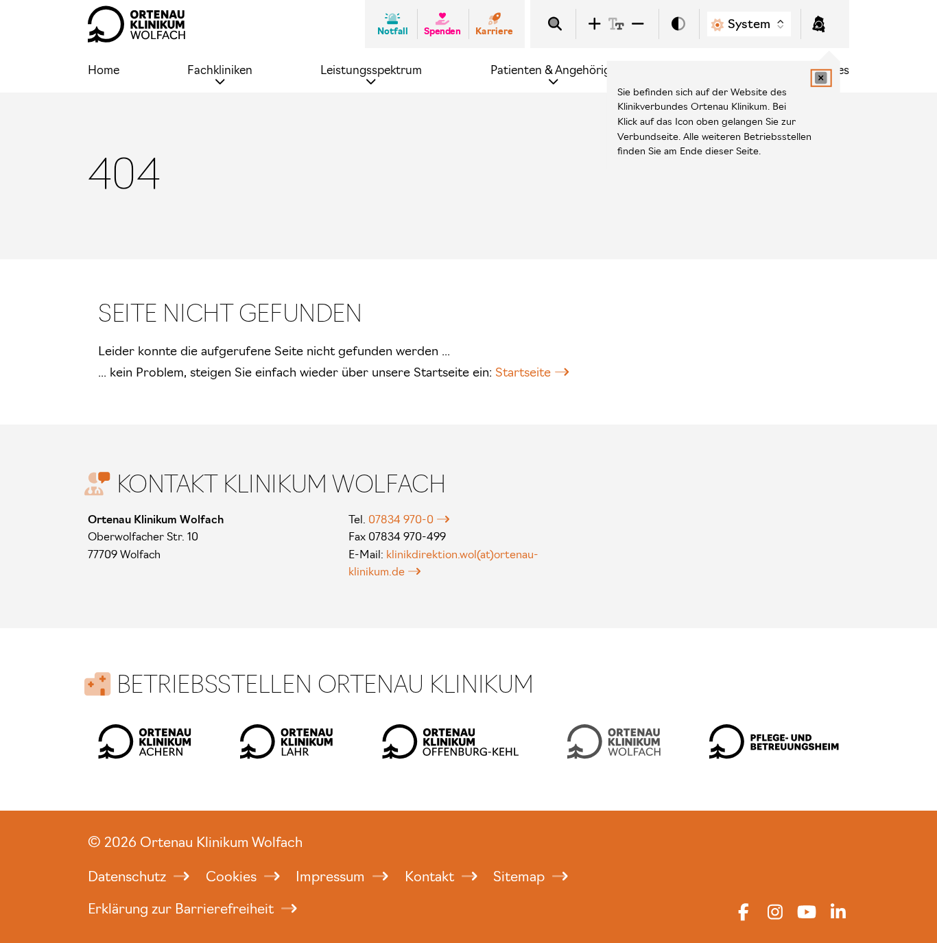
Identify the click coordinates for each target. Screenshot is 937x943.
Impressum (332, 876)
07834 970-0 (401, 519)
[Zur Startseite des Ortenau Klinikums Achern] (144, 742)
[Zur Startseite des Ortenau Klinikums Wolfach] (136, 24)
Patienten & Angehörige (553, 69)
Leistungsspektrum (371, 69)
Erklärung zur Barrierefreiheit (182, 908)
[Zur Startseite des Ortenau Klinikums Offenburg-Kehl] (450, 742)
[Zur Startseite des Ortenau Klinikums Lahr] (286, 742)
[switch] (678, 24)
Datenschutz (128, 876)
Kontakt (431, 876)
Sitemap (520, 876)
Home (103, 69)
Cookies (233, 876)
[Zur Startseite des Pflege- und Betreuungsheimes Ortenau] (774, 742)
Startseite (523, 372)
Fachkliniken (219, 69)
